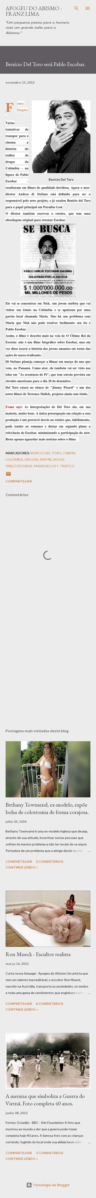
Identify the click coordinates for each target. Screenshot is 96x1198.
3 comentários (49, 861)
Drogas (32, 459)
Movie (58, 459)
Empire (22, 109)
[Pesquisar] (76, 8)
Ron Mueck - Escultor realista (38, 954)
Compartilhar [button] (19, 481)
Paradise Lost (46, 466)
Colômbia (14, 459)
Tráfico (67, 466)
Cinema (69, 453)
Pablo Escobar (19, 466)
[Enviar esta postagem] (8, 475)
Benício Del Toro (46, 453)
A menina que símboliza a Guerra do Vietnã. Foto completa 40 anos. (45, 1099)
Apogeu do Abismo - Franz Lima (34, 11)
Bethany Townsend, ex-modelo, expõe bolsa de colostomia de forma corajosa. (47, 808)
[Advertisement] (48, 666)
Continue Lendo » (22, 867)
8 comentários (49, 1004)
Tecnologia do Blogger (51, 1185)
